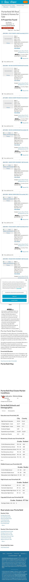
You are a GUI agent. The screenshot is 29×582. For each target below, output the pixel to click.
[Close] (26, 280)
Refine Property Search (7, 28)
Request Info (25, 58)
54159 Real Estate (5, 547)
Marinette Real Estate (6, 517)
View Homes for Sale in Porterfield (9, 361)
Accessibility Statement (12, 555)
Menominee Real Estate (6, 518)
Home (4, 553)
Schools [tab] (4, 410)
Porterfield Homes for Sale (7, 531)
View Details (17, 48)
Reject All (15, 296)
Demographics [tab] (11, 410)
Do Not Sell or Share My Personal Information (14, 292)
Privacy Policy (9, 553)
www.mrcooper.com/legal (20, 575)
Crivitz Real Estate (5, 520)
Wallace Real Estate (5, 521)
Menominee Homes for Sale (7, 536)
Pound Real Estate (5, 523)
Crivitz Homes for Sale (6, 537)
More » (2, 460)
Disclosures (23, 553)
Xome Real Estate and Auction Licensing (9, 558)
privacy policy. (18, 288)
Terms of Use (16, 553)
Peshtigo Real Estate (5, 515)
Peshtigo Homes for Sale (6, 533)
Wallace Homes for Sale (6, 539)
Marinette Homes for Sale (7, 534)
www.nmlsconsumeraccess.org (20, 574)
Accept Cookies (14, 300)
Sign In (25, 1)
